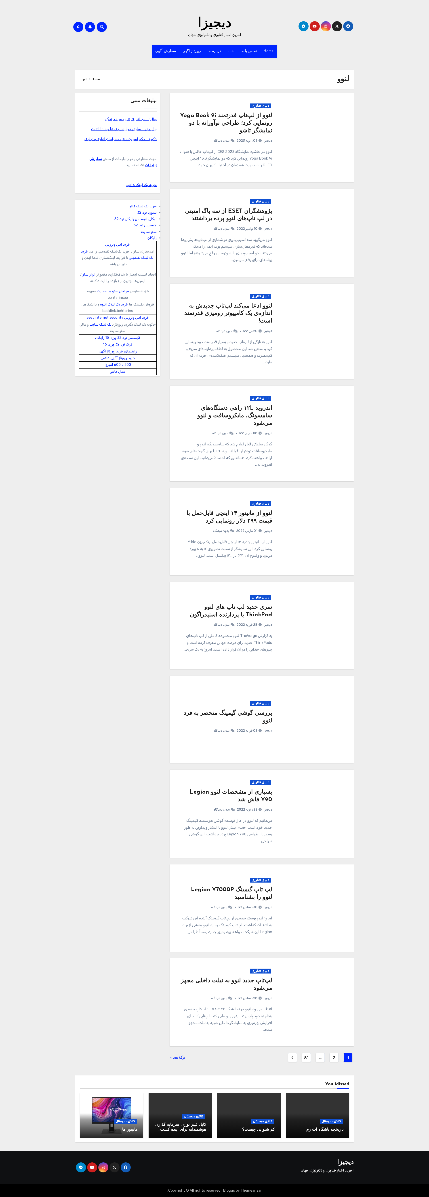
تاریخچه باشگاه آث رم (325, 1130)
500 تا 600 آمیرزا (118, 364)
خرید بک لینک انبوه (114, 304)
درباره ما (214, 51)
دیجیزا (214, 23)
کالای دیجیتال (331, 1121)
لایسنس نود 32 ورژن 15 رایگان (117, 337)
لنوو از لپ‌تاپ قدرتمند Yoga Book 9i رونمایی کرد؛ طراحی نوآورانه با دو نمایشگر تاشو (226, 123)
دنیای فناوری (260, 106)
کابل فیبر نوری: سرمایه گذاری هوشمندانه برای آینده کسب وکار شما (180, 1129)
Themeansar (251, 1190)
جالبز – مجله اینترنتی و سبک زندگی (131, 119)
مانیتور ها (130, 1130)
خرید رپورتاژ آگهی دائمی (118, 358)
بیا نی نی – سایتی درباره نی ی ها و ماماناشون (124, 129)
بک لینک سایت (100, 324)
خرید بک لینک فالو (143, 206)
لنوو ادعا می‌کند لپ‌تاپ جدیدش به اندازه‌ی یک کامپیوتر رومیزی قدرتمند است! (228, 313)
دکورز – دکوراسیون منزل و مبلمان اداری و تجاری (120, 139)
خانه (231, 51)
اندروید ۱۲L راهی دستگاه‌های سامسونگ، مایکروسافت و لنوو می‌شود (234, 415)
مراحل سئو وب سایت (113, 291)
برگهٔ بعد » (177, 1057)
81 (306, 1057)
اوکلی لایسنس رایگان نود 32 (135, 219)
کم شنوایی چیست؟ (258, 1130)
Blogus (229, 1190)
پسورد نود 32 (147, 212)
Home (268, 51)
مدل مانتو (117, 371)
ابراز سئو (88, 274)
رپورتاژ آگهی (192, 51)
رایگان (152, 238)
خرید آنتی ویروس (117, 244)
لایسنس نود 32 (145, 225)
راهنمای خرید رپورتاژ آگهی (118, 351)
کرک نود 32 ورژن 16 (117, 344)
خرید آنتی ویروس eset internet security (117, 317)
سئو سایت (149, 232)
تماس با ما (249, 51)
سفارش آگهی (165, 51)
